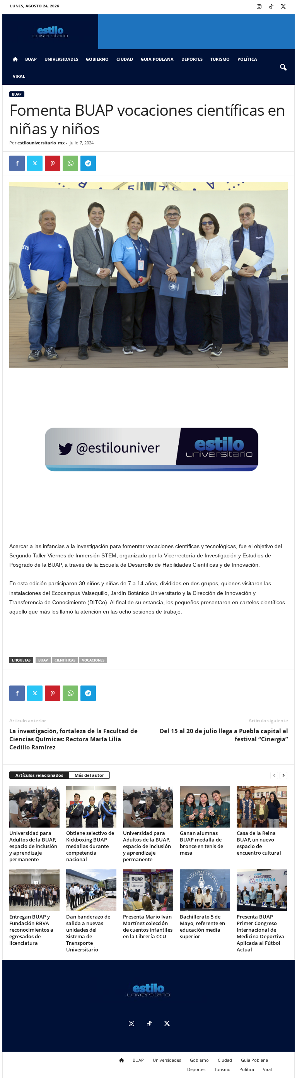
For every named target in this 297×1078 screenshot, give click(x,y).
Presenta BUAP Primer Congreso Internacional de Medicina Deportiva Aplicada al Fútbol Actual (260, 933)
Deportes (192, 59)
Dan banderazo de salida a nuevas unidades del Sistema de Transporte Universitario (88, 933)
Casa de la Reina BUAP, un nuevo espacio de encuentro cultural (259, 842)
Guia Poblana (157, 59)
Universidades (61, 59)
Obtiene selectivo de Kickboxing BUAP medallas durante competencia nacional (90, 846)
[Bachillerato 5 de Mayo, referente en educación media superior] (205, 890)
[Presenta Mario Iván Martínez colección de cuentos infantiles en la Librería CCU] (148, 890)
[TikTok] (271, 7)
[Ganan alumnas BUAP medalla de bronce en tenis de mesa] (205, 807)
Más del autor (89, 775)
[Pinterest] (52, 163)
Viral (19, 76)
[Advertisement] (148, 637)
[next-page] (283, 775)
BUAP (31, 59)
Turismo (220, 59)
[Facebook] (17, 163)
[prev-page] (274, 775)
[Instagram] (259, 7)
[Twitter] (283, 7)
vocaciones (93, 660)
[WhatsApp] (70, 163)
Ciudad (124, 59)
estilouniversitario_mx (41, 143)
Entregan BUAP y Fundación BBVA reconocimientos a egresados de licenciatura (31, 929)
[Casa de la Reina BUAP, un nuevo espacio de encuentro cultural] (262, 807)
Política (247, 59)
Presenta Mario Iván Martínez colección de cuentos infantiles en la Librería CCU (147, 926)
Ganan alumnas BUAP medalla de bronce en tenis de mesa (201, 842)
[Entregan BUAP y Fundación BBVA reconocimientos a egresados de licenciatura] (34, 890)
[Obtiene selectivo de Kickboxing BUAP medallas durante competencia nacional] (91, 807)
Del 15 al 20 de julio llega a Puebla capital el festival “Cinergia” (224, 735)
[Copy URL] (106, 163)
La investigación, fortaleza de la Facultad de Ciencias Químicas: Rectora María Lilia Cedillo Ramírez (73, 739)
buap (43, 660)
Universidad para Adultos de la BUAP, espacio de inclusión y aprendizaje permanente (33, 846)
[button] (283, 67)
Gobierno (97, 59)
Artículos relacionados (39, 775)
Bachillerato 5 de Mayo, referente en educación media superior (202, 926)
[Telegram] (88, 163)
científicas (65, 660)
